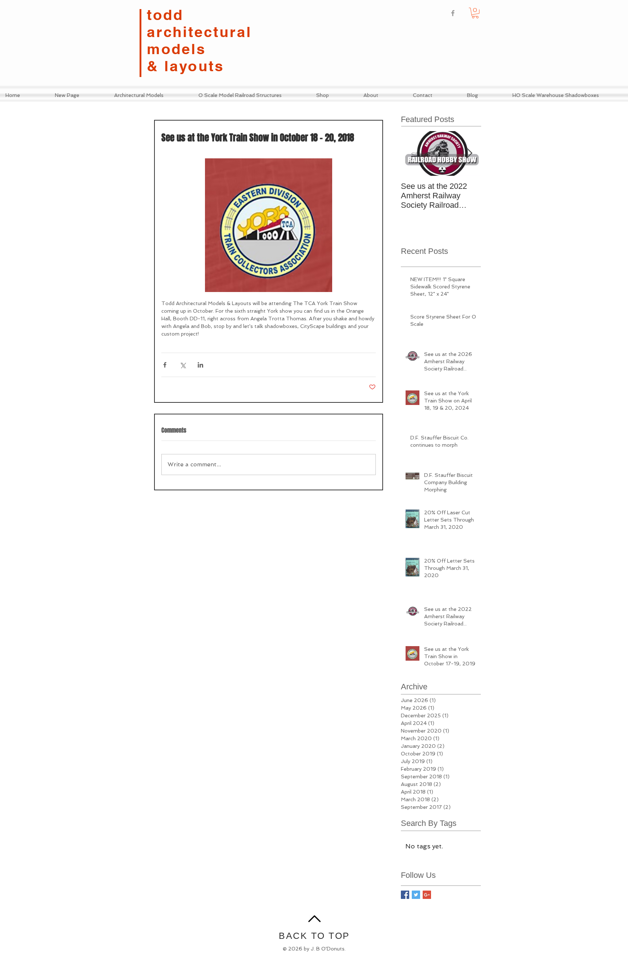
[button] (475, 13)
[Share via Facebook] (164, 364)
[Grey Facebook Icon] (453, 13)
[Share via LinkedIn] (200, 364)
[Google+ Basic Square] (427, 895)
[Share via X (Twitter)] (182, 364)
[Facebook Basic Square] (405, 895)
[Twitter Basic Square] (416, 895)
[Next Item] (469, 153)
